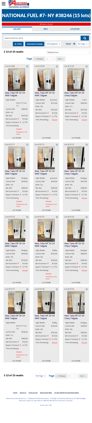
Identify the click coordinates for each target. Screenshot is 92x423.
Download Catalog (35, 44)
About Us (23, 393)
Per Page (81, 44)
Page (29, 58)
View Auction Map (46, 393)
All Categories (52, 44)
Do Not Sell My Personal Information (66, 393)
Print (19, 44)
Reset (68, 43)
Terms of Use (33, 393)
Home (15, 393)
